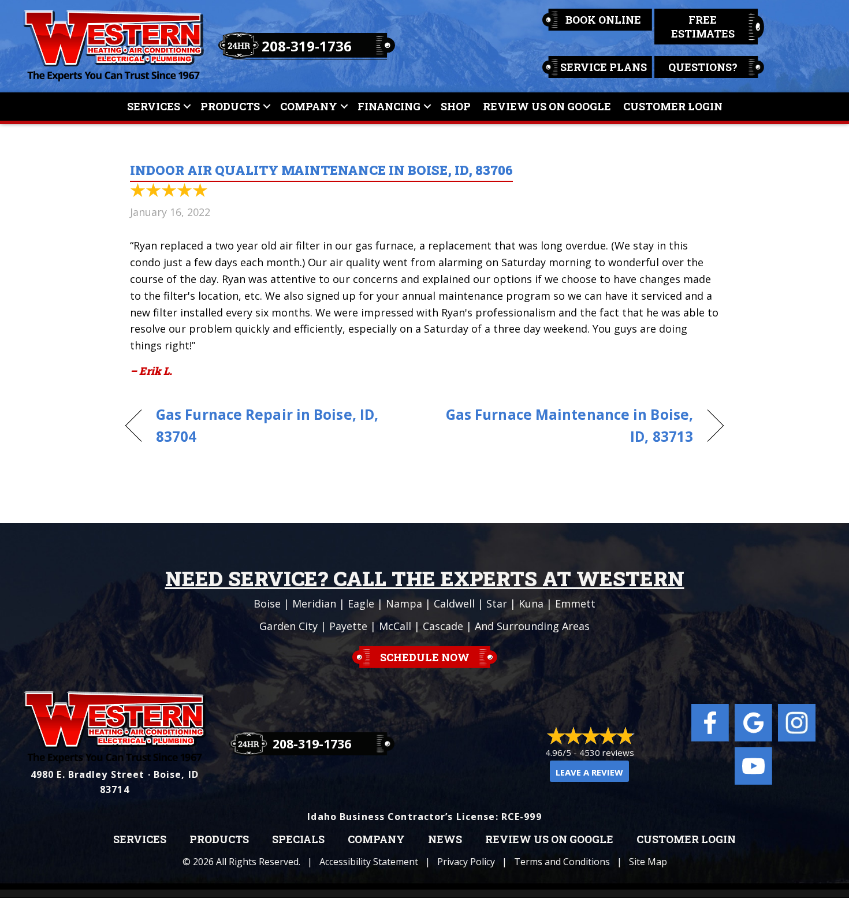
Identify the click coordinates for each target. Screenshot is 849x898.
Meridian (314, 603)
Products (230, 106)
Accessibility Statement (368, 861)
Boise (267, 603)
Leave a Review (589, 772)
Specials (298, 840)
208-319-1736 (307, 45)
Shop (456, 106)
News (445, 840)
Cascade (443, 626)
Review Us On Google (547, 106)
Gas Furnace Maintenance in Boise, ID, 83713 (567, 425)
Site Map (648, 861)
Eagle (361, 603)
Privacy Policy (466, 861)
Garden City (288, 626)
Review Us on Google (549, 840)
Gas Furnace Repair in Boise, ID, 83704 (267, 425)
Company (308, 106)
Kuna (531, 603)
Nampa (404, 603)
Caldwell (454, 603)
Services (153, 106)
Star (496, 603)
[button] (187, 106)
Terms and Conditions (562, 861)
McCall (395, 626)
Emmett (575, 603)
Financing (389, 106)
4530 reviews (606, 752)
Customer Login (673, 106)
